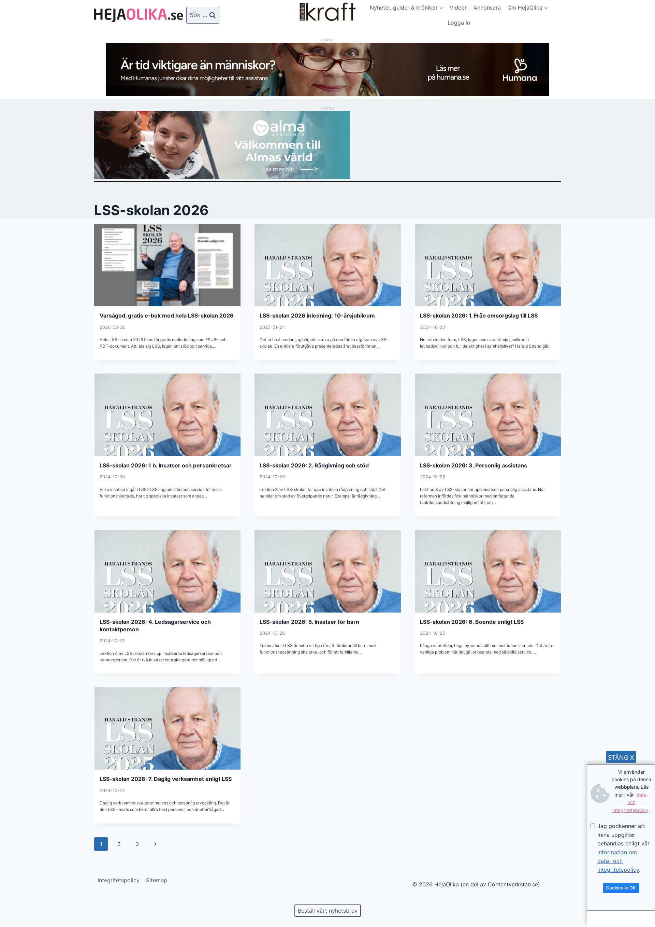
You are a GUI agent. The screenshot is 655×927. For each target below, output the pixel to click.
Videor (458, 7)
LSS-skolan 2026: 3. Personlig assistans (473, 465)
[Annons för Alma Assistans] (327, 145)
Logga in (459, 22)
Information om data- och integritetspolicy (618, 861)
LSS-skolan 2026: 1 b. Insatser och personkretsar (166, 465)
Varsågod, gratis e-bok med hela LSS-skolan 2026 (167, 315)
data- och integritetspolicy (630, 802)
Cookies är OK (621, 887)
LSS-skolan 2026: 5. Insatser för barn (309, 621)
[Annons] (327, 94)
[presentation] (167, 265)
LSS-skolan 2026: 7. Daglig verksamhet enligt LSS (166, 778)
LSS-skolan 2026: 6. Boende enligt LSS (472, 621)
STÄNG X (621, 757)
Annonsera (487, 7)
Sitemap (156, 880)
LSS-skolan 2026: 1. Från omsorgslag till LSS (479, 315)
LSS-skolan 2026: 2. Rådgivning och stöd (314, 465)
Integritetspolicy (119, 880)
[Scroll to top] (17, 900)
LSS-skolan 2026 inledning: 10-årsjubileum (317, 315)
